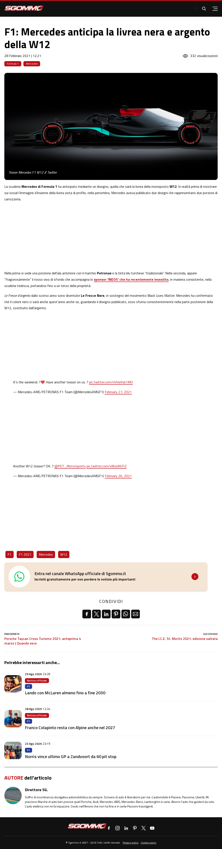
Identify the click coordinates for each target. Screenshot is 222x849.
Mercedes (32, 64)
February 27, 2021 (118, 391)
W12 (63, 554)
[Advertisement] (111, 236)
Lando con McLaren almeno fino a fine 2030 (65, 692)
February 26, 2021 (118, 475)
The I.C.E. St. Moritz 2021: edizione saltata (185, 638)
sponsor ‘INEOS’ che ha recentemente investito (131, 279)
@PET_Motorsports (70, 466)
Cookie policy (148, 843)
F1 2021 (25, 554)
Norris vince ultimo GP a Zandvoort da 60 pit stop (70, 756)
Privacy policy (131, 843)
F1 (9, 554)
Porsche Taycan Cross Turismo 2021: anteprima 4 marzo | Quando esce (42, 641)
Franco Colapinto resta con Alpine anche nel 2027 (70, 727)
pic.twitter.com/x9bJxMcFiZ (107, 466)
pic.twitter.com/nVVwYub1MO (111, 382)
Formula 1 (13, 64)
